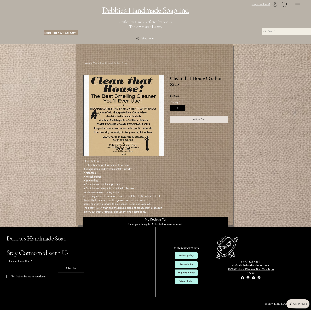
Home (86, 63)
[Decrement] (173, 108)
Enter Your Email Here (18, 261)
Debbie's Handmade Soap (36, 238)
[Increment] (182, 108)
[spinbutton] (177, 108)
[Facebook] (242, 278)
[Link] (253, 278)
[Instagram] (248, 278)
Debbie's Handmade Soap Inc (145, 10)
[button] (285, 4)
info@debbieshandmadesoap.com (250, 265)
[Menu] (297, 4)
